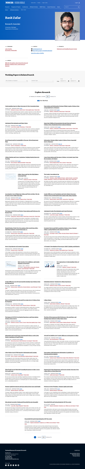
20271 (19, 404)
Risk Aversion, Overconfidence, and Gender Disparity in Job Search (28, 262)
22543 (21, 388)
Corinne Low (56, 179)
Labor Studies (8, 48)
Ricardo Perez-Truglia (61, 357)
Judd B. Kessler (69, 177)
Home (6, 9)
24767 (58, 356)
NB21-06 (60, 144)
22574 (59, 373)
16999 (39, 421)
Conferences (25, 6)
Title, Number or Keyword (11, 80)
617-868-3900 (8, 456)
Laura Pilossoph (25, 268)
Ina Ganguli (52, 233)
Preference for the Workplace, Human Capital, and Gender (58, 386)
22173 (58, 388)
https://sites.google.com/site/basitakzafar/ (42, 50)
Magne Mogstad (19, 405)
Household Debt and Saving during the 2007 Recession (57, 402)
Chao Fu (12, 145)
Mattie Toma (68, 179)
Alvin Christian (14, 162)
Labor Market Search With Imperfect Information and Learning (21, 352)
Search (67, 6)
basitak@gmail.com (37, 48)
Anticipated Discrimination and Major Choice (16, 123)
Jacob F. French (61, 285)
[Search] (78, 7)
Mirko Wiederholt (69, 357)
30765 (61, 213)
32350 (58, 176)
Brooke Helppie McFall (54, 162)
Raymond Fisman (61, 177)
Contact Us (8, 452)
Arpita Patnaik (53, 303)
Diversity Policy (76, 454)
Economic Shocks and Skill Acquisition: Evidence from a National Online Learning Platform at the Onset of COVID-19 (60, 228)
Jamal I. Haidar (58, 233)
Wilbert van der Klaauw (70, 405)
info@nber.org (8, 457)
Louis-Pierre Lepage (15, 126)
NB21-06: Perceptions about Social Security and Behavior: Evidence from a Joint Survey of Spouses (16, 64)
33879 (58, 110)
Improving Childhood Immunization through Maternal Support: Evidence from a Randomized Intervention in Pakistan (60, 123)
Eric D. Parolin (63, 162)
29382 (60, 248)
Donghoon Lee (62, 405)
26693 (21, 339)
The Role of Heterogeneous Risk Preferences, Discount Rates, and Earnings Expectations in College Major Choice (60, 317)
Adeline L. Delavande (54, 111)
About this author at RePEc (37, 53)
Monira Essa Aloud (15, 340)
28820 (19, 285)
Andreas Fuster (14, 250)
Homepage (77, 450)
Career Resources (51, 6)
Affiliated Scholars (34, 6)
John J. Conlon (14, 356)
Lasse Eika (13, 405)
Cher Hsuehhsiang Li (54, 339)
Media (39, 2)
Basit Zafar (37, 109)
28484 (22, 303)
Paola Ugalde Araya (30, 109)
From (62, 78)
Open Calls (45, 2)
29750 (22, 248)
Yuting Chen (13, 216)
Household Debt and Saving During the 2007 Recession (38, 419)
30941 (22, 214)
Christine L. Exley (53, 177)
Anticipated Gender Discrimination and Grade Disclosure (58, 211)
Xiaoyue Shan (62, 179)
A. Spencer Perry (22, 199)
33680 (20, 125)
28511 (59, 284)
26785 (59, 321)
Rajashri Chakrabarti (54, 405)
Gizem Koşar (62, 111)
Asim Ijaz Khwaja (65, 233)
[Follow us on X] (6, 465)
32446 (58, 161)
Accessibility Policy (75, 453)
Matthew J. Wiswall (66, 267)
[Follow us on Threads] (13, 465)
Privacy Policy (76, 455)
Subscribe (33, 2)
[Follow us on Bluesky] (11, 465)
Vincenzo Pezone (26, 305)
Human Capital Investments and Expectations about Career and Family (22, 386)
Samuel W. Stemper (73, 233)
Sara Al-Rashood (22, 340)
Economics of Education (11, 50)
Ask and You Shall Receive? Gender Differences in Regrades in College (61, 335)
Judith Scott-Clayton (54, 374)
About (58, 6)
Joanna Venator (59, 322)
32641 (19, 161)
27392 (19, 321)
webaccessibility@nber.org (12, 458)
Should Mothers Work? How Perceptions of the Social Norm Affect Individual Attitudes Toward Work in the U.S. (21, 228)
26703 (60, 337)
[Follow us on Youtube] (18, 465)
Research (7, 6)
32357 (20, 197)
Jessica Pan (65, 199)
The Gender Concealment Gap (51, 174)
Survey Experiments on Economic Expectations (17, 246)
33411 (22, 144)
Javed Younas (69, 128)
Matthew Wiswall (66, 322)
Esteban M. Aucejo (15, 109)
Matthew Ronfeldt (21, 162)
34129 (21, 108)
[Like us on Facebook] (16, 465)
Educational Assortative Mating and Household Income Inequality (21, 402)
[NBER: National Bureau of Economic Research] (16, 3)
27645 (59, 302)
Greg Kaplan (20, 374)
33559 (59, 127)
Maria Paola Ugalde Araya (32, 322)
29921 (58, 231)
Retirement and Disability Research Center (67, 48)
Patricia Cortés (53, 199)
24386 (20, 373)
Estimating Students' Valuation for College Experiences (57, 281)
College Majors (47, 300)
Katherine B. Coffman (54, 250)
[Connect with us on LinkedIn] (8, 465)
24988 (22, 354)
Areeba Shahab (62, 128)
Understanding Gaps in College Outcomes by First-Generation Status (22, 106)
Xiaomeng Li (22, 126)
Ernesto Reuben (26, 286)
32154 (60, 197)
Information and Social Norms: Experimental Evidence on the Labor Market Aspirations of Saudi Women (22, 336)
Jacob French (22, 109)
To (72, 78)
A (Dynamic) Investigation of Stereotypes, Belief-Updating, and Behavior (62, 246)
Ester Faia (13, 305)
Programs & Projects (15, 6)
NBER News (42, 6)
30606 (21, 231)
